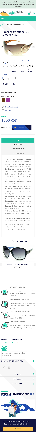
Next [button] (33, 47)
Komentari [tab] (18, 144)
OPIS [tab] (18, 140)
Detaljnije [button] (24, 424)
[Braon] (3, 100)
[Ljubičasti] (8, 100)
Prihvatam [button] (18, 428)
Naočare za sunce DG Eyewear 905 (18, 264)
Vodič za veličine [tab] (18, 148)
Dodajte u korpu (22, 127)
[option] (18, 48)
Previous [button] (2, 47)
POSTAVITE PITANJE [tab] (18, 153)
